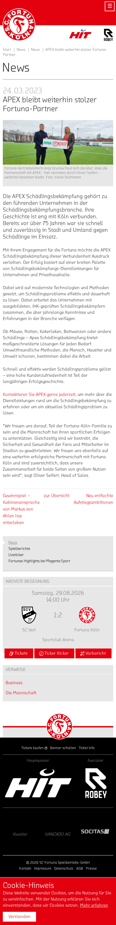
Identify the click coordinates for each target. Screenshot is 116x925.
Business (14, 683)
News (35, 50)
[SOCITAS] (66, 831)
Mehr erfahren (94, 905)
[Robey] (95, 783)
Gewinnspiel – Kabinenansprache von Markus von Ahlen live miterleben (21, 509)
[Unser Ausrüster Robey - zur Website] (108, 35)
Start (7, 50)
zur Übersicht (57, 495)
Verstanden (19, 916)
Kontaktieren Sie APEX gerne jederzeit (39, 394)
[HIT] (38, 783)
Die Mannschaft (21, 693)
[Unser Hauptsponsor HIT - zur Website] (80, 35)
